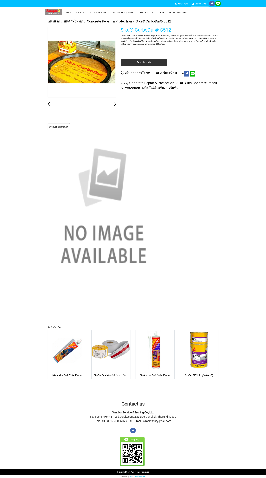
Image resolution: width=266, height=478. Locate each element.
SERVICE (144, 13)
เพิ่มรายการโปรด (137, 73)
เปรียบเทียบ (168, 73)
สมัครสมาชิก (200, 3)
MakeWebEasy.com (137, 476)
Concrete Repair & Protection (152, 83)
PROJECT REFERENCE (178, 13)
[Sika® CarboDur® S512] (82, 62)
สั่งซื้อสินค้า (145, 62)
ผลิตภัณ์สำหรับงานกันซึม (160, 88)
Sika (180, 83)
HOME (68, 13)
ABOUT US (81, 13)
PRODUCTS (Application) (123, 13)
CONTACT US (158, 13)
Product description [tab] (58, 126)
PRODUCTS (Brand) (98, 13)
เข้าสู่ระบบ (182, 3)
